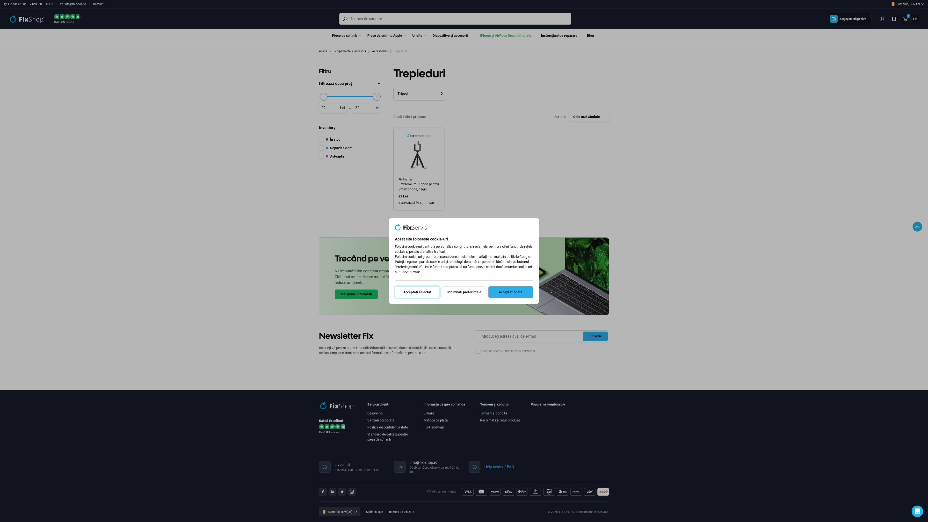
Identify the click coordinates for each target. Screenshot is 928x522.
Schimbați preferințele (464, 292)
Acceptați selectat (417, 292)
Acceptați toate (510, 292)
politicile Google (518, 257)
